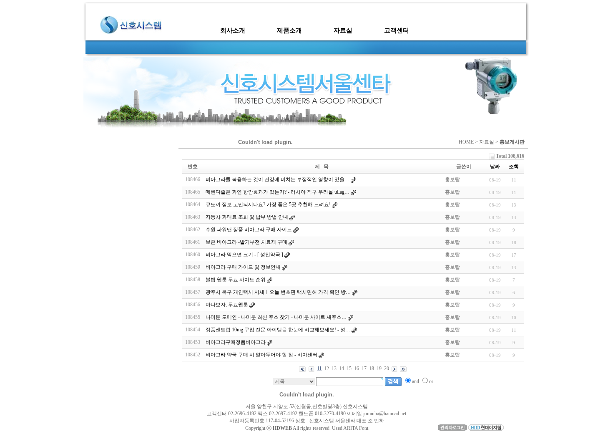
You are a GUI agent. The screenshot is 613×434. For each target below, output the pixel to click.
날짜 (495, 166)
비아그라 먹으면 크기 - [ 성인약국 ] (244, 254)
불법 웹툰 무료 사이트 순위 (236, 280)
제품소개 (289, 30)
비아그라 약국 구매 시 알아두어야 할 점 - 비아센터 (262, 355)
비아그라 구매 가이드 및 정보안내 (243, 267)
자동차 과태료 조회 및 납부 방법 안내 (247, 217)
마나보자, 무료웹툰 (227, 305)
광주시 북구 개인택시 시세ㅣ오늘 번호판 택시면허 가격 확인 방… (278, 292)
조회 (514, 166)
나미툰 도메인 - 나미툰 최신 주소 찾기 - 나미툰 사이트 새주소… (276, 317)
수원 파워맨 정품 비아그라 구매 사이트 (249, 229)
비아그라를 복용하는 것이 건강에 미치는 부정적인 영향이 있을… (277, 179)
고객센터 (396, 30)
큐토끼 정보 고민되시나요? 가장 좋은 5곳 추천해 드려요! (268, 204)
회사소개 (232, 30)
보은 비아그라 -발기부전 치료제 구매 (246, 242)
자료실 (343, 30)
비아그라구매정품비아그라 (236, 342)
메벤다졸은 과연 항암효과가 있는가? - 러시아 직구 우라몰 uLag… (277, 192)
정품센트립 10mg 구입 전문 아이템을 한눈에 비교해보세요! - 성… (278, 330)
